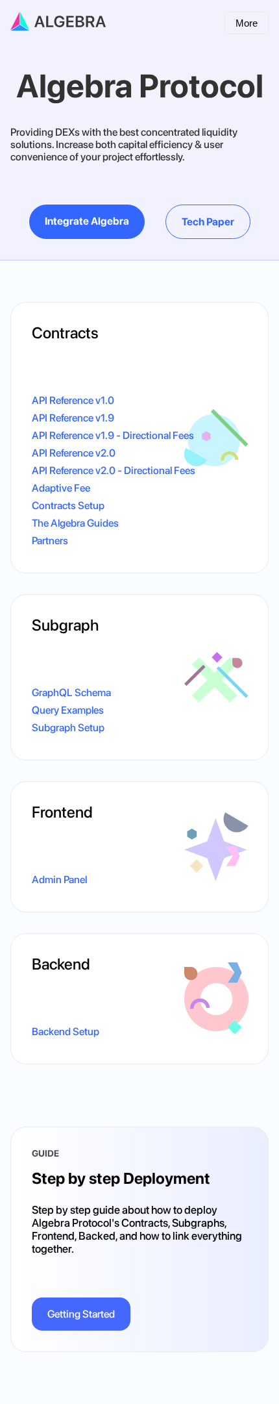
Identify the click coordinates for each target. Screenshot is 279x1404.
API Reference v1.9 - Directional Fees (113, 435)
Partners (50, 540)
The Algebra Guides (75, 523)
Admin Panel (59, 879)
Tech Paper (208, 222)
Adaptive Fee (61, 488)
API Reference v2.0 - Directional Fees (113, 470)
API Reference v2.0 (73, 453)
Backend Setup (65, 1031)
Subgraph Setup (68, 727)
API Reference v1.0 (73, 400)
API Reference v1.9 (73, 418)
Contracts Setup (68, 505)
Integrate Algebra (87, 221)
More (247, 23)
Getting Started (81, 1314)
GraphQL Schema (71, 692)
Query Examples (68, 710)
